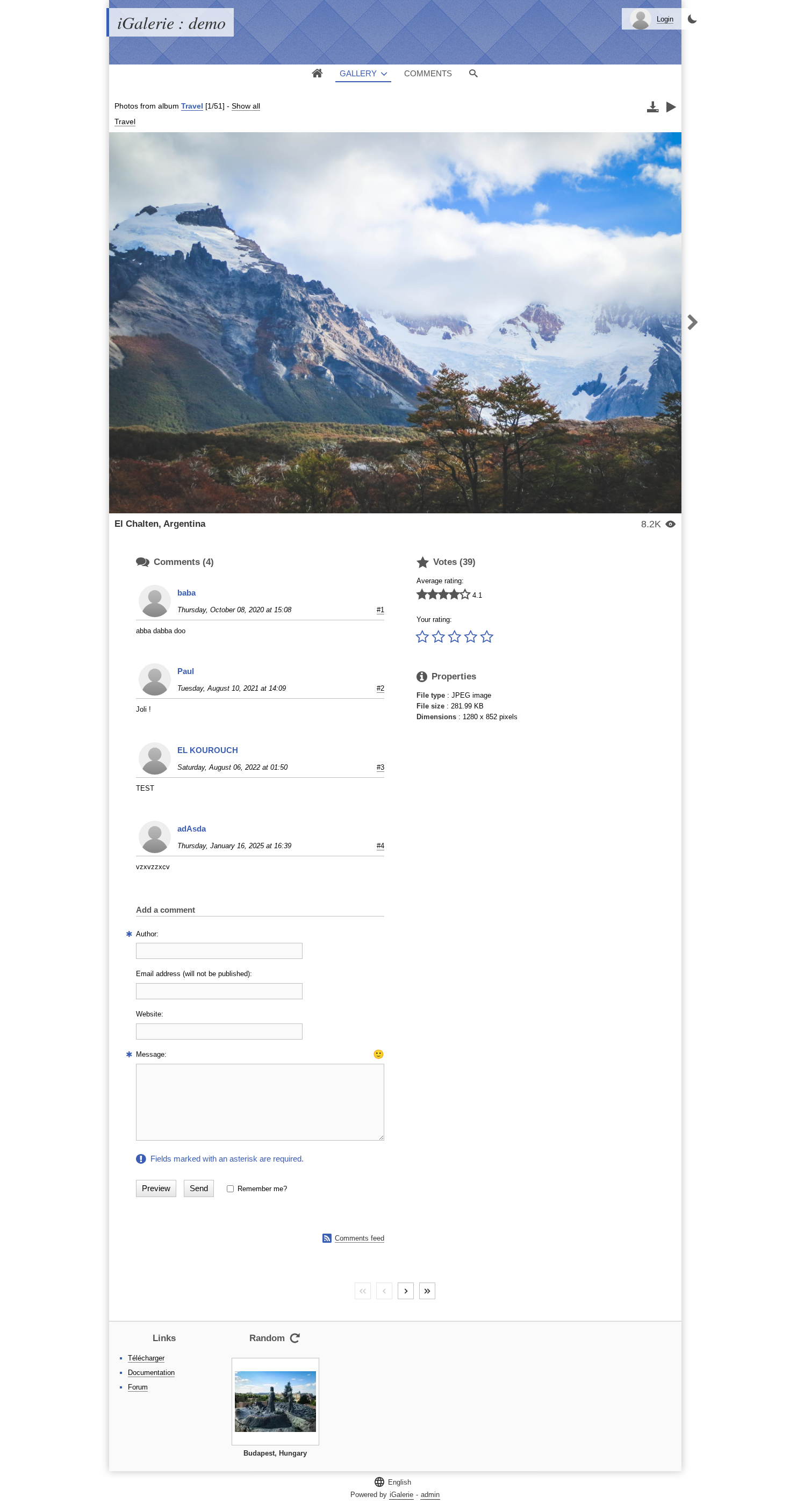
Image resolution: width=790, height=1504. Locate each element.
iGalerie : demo (171, 22)
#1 (380, 610)
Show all (246, 106)
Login (665, 19)
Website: (149, 1014)
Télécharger (146, 1358)
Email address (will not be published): (194, 974)
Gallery (358, 73)
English (392, 1481)
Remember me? (262, 1189)
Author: (147, 934)
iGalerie (401, 1495)
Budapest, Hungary (275, 1453)
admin (430, 1495)
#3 (380, 767)
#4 (380, 846)
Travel (192, 106)
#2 (380, 688)
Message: (151, 1054)
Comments (428, 73)
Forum (138, 1387)
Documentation (151, 1373)
